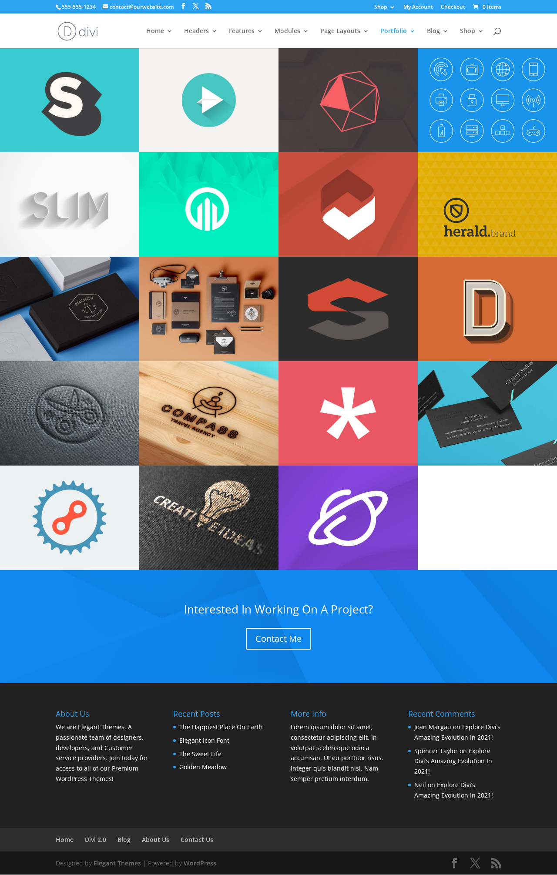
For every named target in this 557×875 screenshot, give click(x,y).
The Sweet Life (200, 754)
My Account (418, 7)
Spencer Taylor (436, 751)
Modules (287, 31)
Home (155, 31)
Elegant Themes (117, 863)
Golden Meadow (203, 767)
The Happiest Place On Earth (221, 727)
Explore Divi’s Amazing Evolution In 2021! (453, 761)
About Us (155, 839)
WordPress (200, 863)
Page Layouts (340, 31)
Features (242, 31)
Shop (380, 7)
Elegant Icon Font (204, 740)
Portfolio (393, 31)
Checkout (453, 7)
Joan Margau (432, 727)
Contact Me (278, 638)
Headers (196, 31)
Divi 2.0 (95, 839)
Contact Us (197, 839)
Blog (433, 31)
